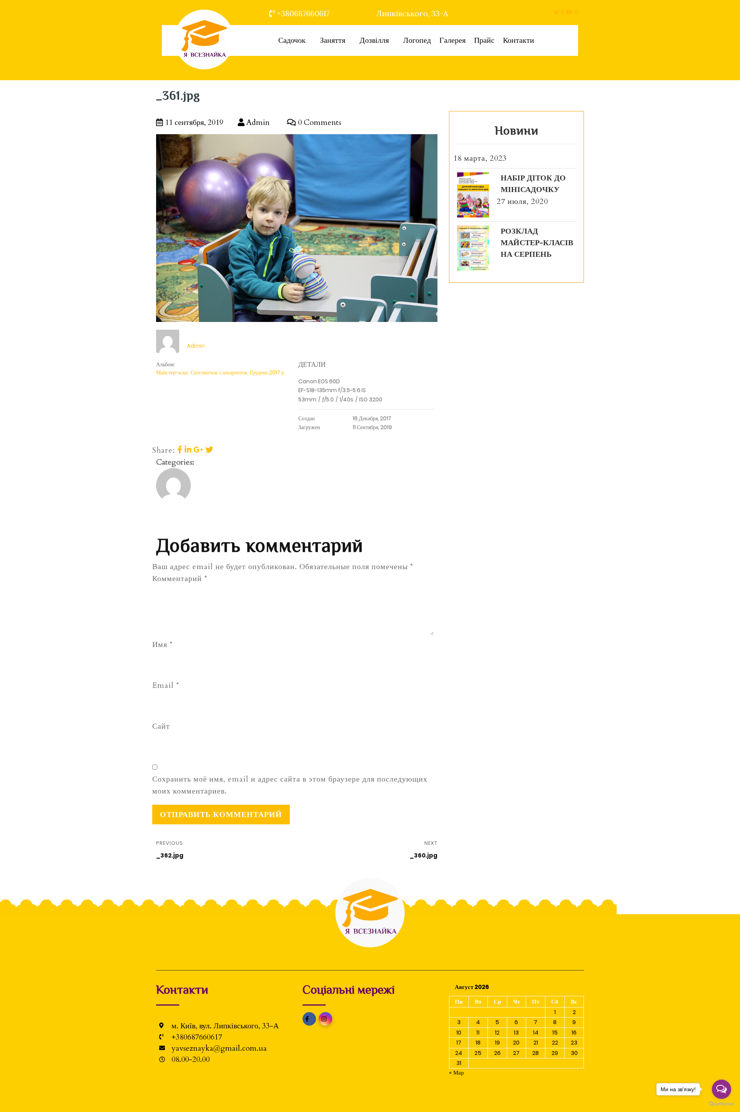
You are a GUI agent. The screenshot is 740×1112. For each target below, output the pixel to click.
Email (165, 685)
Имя (162, 644)
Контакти (518, 40)
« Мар (456, 1072)
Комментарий (179, 578)
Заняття (332, 40)
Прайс (484, 40)
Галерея (452, 40)
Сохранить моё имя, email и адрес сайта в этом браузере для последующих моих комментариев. (289, 785)
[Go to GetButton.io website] (721, 1104)
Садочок (292, 40)
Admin (257, 122)
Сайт (161, 726)
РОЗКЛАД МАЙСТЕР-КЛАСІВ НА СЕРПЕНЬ (537, 242)
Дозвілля (374, 40)
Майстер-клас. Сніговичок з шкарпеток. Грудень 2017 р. (220, 372)
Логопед (417, 40)
